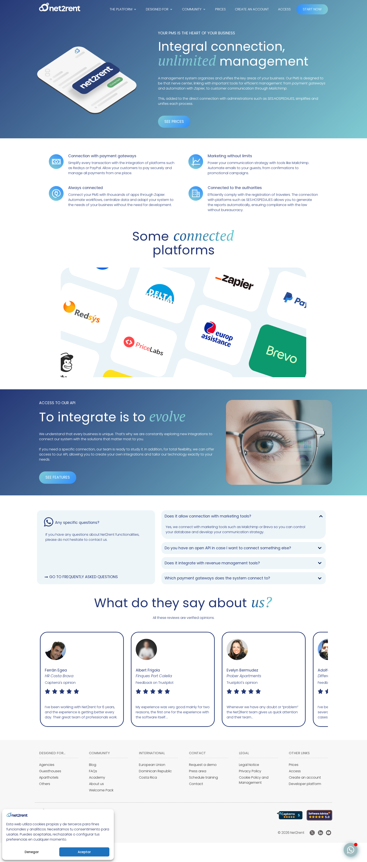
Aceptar (84, 852)
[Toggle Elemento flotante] (350, 850)
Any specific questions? (77, 522)
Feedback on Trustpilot (64, 682)
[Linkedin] (320, 833)
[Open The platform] (135, 9)
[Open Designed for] (171, 9)
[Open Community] (204, 9)
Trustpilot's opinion (151, 682)
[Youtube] (328, 833)
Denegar (32, 852)
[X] (312, 833)
